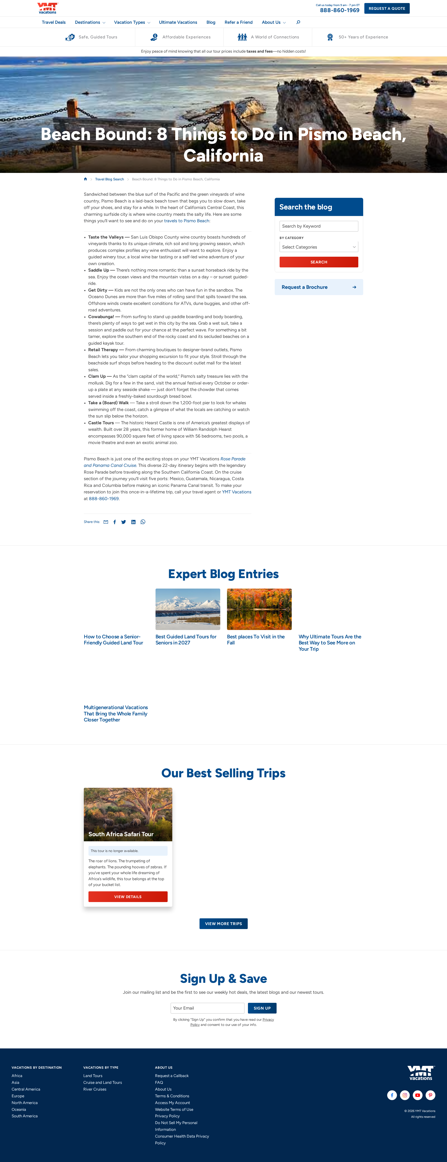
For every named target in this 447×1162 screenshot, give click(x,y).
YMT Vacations (236, 492)
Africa (17, 1075)
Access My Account (172, 1102)
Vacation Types (129, 22)
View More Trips (223, 923)
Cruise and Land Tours (102, 1082)
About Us (271, 22)
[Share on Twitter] (123, 522)
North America (25, 1102)
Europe (18, 1096)
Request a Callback (172, 1075)
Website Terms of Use (174, 1109)
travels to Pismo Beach (186, 220)
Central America (26, 1089)
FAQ (159, 1082)
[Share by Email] (105, 521)
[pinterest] (430, 1095)
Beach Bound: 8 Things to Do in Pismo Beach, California (176, 179)
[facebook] (392, 1095)
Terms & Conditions (172, 1096)
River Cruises (94, 1089)
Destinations (87, 22)
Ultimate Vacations (178, 22)
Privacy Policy (167, 1116)
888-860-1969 (104, 498)
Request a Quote (387, 8)
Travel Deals (54, 22)
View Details (128, 897)
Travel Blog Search (110, 179)
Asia (15, 1082)
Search (319, 262)
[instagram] (405, 1095)
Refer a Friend (239, 22)
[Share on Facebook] (114, 522)
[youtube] (418, 1095)
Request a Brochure (305, 287)
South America (25, 1116)
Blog (211, 22)
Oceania (19, 1109)
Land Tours (92, 1075)
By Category (292, 238)
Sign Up (262, 1008)
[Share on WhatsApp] (143, 521)
